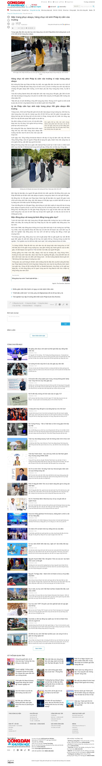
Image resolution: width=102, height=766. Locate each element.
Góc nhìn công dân (82, 10)
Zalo (51, 2)
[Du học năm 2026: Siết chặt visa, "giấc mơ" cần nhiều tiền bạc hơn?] (17, 549)
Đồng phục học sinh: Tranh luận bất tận (24, 278)
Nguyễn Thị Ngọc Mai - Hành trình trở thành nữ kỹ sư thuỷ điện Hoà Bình (49, 575)
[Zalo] (8, 20)
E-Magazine (75, 729)
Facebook (44, 2)
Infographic (75, 731)
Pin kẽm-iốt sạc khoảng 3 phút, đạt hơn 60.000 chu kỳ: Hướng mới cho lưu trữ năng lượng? (54, 703)
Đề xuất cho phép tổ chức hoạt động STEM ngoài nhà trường (85, 681)
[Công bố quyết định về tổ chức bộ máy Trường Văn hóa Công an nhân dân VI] (11, 662)
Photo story (75, 732)
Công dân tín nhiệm (56, 725)
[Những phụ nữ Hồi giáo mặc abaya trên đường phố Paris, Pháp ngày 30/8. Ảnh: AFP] (40, 168)
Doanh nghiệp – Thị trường (15, 725)
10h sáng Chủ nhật (55, 727)
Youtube (56, 2)
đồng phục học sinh (18, 303)
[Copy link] (8, 23)
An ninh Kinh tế (12, 731)
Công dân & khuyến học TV (78, 725)
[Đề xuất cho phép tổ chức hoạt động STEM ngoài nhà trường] (70, 683)
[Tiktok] (25, 751)
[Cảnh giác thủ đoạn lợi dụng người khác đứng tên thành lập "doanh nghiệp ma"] (11, 683)
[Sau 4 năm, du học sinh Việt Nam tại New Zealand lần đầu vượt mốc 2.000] (17, 594)
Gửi (65, 324)
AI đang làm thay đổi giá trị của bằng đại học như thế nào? (47, 409)
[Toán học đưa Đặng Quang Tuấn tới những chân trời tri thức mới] (17, 444)
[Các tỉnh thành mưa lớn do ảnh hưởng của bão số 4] (11, 693)
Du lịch (10, 729)
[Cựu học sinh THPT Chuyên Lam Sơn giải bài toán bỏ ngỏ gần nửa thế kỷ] (17, 609)
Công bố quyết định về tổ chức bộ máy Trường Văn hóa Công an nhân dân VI (24, 661)
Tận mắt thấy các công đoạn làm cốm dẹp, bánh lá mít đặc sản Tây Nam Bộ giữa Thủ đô (54, 661)
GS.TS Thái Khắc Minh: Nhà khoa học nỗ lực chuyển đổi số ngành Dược (47, 500)
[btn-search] (93, 6)
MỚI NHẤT (53, 6)
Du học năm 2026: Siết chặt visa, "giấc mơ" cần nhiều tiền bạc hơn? (48, 545)
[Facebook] (8, 17)
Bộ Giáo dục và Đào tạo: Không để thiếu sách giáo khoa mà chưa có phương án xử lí (24, 703)
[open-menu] (94, 10)
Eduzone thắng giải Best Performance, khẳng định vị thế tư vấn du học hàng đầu (49, 515)
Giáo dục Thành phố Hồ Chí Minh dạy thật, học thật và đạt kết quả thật (84, 703)
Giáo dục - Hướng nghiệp (57, 717)
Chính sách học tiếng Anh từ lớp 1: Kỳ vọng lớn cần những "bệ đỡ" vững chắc (84, 671)
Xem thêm (38, 648)
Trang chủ (9, 13)
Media (90, 10)
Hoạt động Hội (33, 715)
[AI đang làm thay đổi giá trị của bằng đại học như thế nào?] (17, 414)
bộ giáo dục (38, 305)
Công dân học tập (35, 10)
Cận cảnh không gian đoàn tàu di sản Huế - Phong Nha (54, 671)
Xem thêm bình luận (38, 335)
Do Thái (33, 250)
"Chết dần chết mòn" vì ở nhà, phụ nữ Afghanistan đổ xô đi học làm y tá (38, 293)
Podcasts (74, 727)
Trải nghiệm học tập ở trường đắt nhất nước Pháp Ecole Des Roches (36, 297)
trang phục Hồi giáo (31, 303)
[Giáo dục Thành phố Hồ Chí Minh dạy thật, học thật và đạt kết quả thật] (70, 704)
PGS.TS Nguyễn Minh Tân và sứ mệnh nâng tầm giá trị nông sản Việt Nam (49, 484)
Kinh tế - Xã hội (57, 10)
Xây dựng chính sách (77, 715)
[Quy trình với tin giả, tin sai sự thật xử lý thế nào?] (40, 693)
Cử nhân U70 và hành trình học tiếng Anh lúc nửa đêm (46, 529)
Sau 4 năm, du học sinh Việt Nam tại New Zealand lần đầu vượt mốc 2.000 (49, 590)
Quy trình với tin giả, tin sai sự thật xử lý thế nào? (53, 691)
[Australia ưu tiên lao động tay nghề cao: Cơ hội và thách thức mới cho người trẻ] (17, 624)
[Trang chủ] (8, 10)
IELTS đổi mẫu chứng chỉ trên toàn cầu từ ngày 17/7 (45, 394)
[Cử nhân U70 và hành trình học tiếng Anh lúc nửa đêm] (17, 534)
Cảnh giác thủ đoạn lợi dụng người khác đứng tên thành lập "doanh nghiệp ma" (24, 682)
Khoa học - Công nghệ (69, 10)
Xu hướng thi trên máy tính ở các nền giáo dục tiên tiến (46, 364)
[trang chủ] (24, 4)
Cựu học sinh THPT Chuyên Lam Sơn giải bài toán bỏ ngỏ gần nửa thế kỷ (48, 605)
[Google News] (66, 25)
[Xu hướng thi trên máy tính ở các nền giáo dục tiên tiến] (17, 369)
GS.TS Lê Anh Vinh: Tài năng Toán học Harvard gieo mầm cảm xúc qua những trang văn (48, 470)
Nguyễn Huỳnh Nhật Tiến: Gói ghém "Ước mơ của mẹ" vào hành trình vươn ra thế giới (49, 560)
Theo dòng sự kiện (15, 10)
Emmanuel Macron (28, 305)
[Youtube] (21, 751)
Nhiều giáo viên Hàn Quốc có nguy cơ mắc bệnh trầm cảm (33, 289)
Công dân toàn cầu (27, 13)
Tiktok (62, 2)
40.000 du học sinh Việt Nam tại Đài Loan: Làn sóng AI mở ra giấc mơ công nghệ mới (48, 635)
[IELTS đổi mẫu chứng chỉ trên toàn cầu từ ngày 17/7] (17, 399)
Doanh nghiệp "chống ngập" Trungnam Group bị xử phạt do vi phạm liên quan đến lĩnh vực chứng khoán (24, 672)
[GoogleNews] (28, 751)
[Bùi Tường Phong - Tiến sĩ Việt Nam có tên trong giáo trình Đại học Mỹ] (17, 429)
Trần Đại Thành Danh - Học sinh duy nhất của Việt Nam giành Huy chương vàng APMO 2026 (48, 454)
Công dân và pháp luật (78, 717)
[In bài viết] (8, 28)
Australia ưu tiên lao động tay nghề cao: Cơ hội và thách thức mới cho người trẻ (48, 620)
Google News (70, 2)
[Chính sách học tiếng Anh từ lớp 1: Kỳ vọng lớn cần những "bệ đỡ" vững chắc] (70, 672)
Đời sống (11, 727)
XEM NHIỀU (62, 6)
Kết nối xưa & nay (34, 719)
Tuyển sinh (53, 715)
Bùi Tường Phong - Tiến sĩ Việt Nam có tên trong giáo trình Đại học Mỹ (49, 424)
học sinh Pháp (17, 305)
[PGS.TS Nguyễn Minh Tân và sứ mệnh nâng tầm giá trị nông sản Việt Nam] (17, 489)
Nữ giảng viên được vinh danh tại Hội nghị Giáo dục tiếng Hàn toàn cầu (48, 349)
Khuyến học (25, 10)
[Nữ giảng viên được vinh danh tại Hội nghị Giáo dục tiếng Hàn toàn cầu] (17, 354)
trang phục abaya (43, 303)
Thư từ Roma (54, 720)
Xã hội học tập (33, 717)
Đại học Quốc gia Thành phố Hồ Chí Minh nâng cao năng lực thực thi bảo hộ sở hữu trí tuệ (84, 692)
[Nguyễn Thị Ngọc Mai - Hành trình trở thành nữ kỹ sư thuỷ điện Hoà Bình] (17, 579)
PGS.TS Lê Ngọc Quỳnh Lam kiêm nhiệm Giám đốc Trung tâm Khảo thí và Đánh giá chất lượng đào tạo (84, 661)
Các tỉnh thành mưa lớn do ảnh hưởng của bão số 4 (23, 691)
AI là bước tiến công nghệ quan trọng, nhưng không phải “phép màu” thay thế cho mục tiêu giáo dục (49, 380)
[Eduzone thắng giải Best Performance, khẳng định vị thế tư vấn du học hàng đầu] (17, 519)
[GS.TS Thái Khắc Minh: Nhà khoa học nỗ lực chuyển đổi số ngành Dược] (17, 504)
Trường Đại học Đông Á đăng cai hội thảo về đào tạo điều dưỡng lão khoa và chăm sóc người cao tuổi (54, 683)
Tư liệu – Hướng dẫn (35, 720)
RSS (8, 750)
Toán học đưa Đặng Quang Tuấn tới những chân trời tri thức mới (49, 439)
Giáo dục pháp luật (46, 10)
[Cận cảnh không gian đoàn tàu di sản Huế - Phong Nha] (40, 672)
